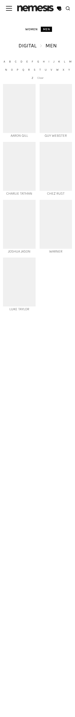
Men (46, 29)
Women (31, 29)
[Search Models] (67, 8)
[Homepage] (35, 8)
